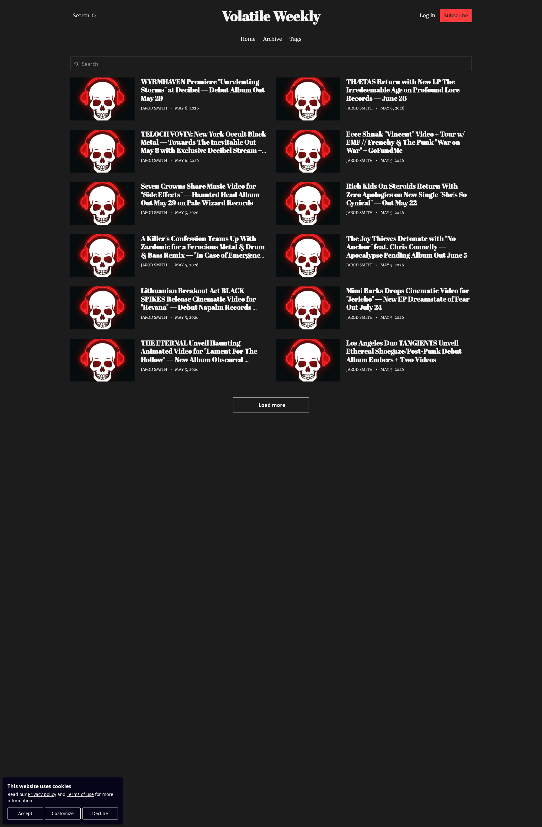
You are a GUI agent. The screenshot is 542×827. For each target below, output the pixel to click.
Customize (63, 813)
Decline (100, 813)
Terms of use (80, 794)
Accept (25, 813)
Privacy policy (42, 794)
